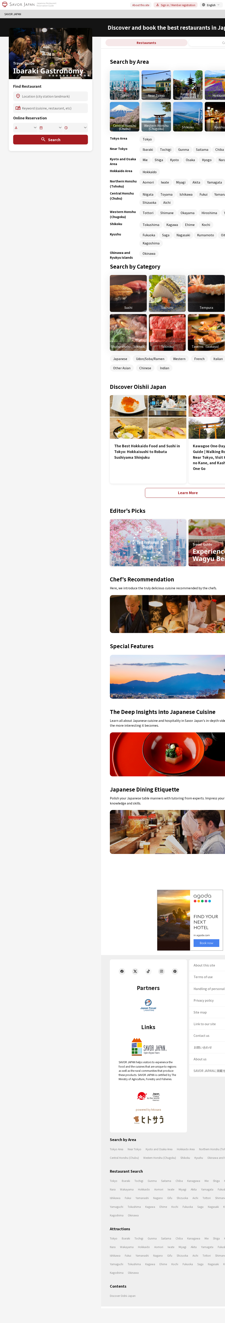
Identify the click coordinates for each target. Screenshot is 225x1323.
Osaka (190, 160)
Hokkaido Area (186, 1149)
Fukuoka (149, 235)
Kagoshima (151, 243)
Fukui (203, 194)
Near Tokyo (134, 1149)
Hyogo (207, 160)
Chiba (179, 1181)
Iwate (165, 182)
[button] (50, 75)
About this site (140, 5)
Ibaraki (148, 149)
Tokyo (147, 139)
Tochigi (165, 149)
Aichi (167, 202)
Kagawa (172, 224)
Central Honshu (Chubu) (124, 1157)
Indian (164, 368)
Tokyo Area (116, 1149)
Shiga (159, 160)
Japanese (120, 359)
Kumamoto (205, 235)
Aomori (148, 182)
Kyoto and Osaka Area (159, 1149)
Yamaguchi (116, 1206)
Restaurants (146, 42)
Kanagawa (193, 1181)
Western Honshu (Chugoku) (159, 1157)
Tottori (148, 213)
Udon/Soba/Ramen (150, 359)
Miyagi (180, 182)
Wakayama (127, 1189)
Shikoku (185, 1157)
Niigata (148, 194)
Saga (165, 235)
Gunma (183, 149)
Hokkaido (150, 172)
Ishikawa (186, 194)
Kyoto (174, 160)
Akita (196, 182)
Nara (113, 1189)
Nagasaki (183, 235)
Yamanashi (142, 1198)
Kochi (206, 224)
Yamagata (207, 1189)
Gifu (169, 1198)
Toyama (166, 194)
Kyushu (198, 1157)
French (199, 359)
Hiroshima (209, 213)
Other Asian (122, 368)
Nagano (158, 1198)
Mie (145, 160)
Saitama (202, 149)
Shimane (167, 213)
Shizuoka (149, 202)
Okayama (187, 213)
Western (179, 359)
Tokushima (151, 224)
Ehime (190, 224)
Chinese (145, 368)
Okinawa (149, 253)
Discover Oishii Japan (123, 1296)
